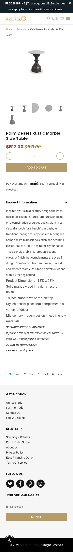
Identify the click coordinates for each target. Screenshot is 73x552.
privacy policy (15, 452)
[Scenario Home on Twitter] (10, 484)
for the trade (14, 407)
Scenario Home (29, 545)
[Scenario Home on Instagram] (40, 484)
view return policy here (19, 350)
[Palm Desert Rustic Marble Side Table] (36, 61)
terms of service (16, 462)
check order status (18, 442)
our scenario (14, 402)
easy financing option (20, 457)
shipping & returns (18, 437)
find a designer (16, 417)
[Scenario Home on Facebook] (20, 484)
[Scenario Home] (16, 18)
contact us (13, 412)
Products (21, 29)
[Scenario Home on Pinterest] (30, 484)
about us (12, 447)
